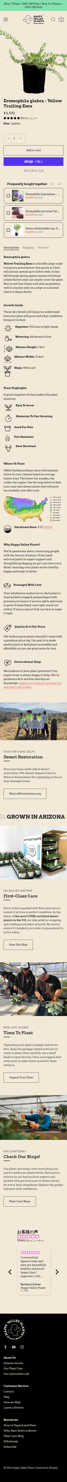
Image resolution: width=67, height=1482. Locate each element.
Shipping (28, 247)
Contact (9, 1391)
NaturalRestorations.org (25, 793)
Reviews (43, 247)
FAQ (6, 1397)
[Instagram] (22, 1346)
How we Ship (12, 1402)
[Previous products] (52, 184)
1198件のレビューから (30, 1240)
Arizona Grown (13, 1363)
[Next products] (59, 184)
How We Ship (18, 944)
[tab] (13, 248)
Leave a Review (14, 1407)
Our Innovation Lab (16, 1373)
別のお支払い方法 (34, 170)
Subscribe (10, 1446)
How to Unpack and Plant (20, 1425)
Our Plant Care (13, 1368)
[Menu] (6, 19)
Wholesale (11, 1441)
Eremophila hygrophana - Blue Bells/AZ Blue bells (43, 194)
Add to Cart (33, 150)
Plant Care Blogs (19, 1201)
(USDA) (47, 527)
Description (11, 247)
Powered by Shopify (47, 1467)
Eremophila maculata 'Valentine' (43, 211)
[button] (7, 60)
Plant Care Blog (14, 1436)
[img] (35, 1237)
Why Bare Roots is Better (20, 1430)
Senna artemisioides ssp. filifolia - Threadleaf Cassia (43, 228)
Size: (7, 123)
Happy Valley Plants (23, 1467)
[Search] (53, 20)
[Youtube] (14, 1346)
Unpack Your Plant (21, 1077)
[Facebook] (5, 1346)
